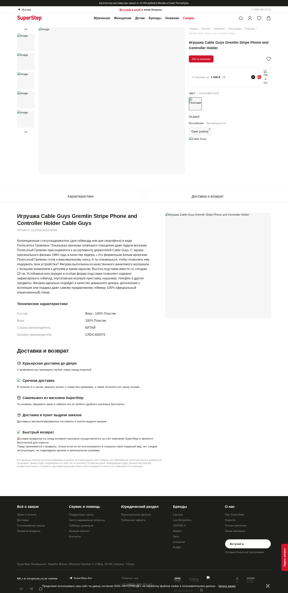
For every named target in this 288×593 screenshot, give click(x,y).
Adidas (177, 531)
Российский (196, 123)
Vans (176, 536)
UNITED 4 (179, 525)
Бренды (155, 18)
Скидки (188, 18)
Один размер (199, 131)
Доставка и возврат (208, 196)
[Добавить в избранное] (268, 59)
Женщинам (122, 18)
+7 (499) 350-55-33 (260, 9)
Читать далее (227, 586)
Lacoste (178, 514)
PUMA (177, 547)
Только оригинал (235, 525)
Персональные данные (136, 514)
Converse (179, 541)
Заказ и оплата (26, 514)
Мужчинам (102, 18)
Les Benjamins (182, 520)
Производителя (216, 123)
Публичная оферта (133, 520)
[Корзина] (268, 18)
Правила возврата (28, 531)
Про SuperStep (234, 514)
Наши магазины (235, 531)
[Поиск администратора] (241, 18)
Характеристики (80, 196)
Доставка (23, 520)
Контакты (75, 536)
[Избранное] (259, 18)
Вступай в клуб (130, 9)
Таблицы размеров (81, 525)
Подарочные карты (81, 514)
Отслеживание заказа (31, 525)
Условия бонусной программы (244, 552)
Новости (230, 520)
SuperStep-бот (83, 578)
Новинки (172, 18)
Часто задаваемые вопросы (87, 520)
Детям (140, 18)
